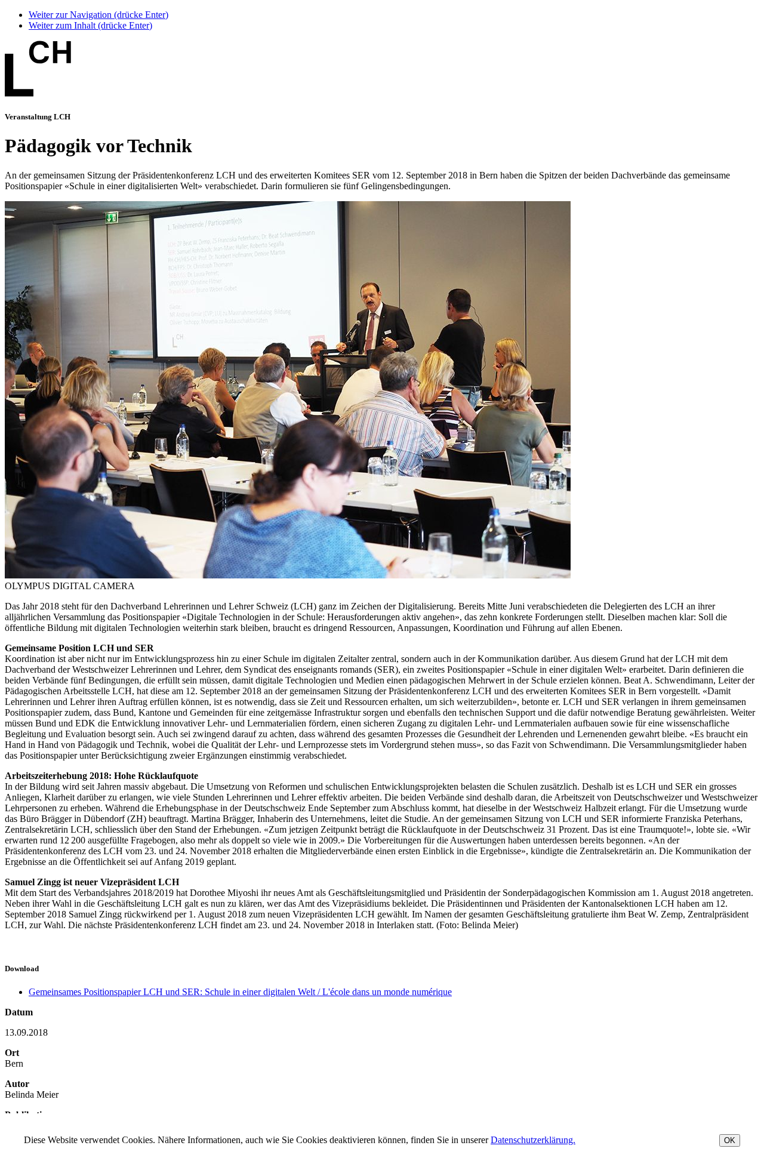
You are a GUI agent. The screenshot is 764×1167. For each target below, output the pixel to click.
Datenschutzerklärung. (533, 1140)
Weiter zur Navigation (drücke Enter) (98, 15)
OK (729, 1140)
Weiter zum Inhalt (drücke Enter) (90, 25)
